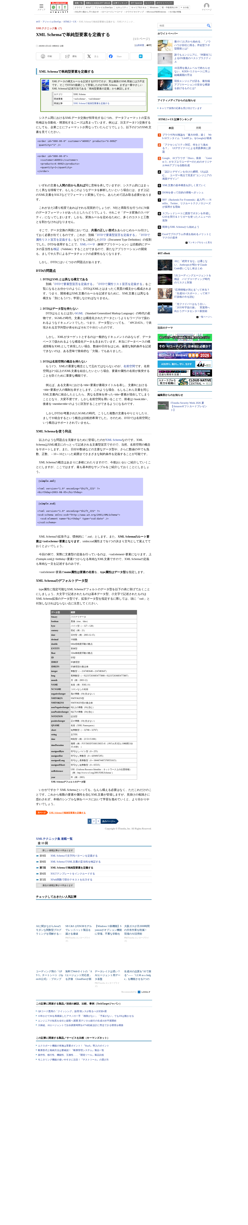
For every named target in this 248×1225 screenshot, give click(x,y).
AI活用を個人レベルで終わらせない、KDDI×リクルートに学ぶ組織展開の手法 (192, 71)
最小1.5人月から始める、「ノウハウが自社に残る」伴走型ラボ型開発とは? (192, 45)
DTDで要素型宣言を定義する (116, 234)
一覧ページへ (205, 317)
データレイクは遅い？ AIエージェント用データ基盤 (109, 975)
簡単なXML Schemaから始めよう (180, 227)
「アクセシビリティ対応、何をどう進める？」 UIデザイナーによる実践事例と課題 (186, 148)
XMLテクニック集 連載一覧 (54, 838)
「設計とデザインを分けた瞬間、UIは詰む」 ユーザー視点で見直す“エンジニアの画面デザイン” (187, 175)
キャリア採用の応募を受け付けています (180, 108)
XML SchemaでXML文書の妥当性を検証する (75, 861)
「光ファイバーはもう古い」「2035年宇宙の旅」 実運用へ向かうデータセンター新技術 (192, 307)
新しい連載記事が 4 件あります (57, 850)
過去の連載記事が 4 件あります (57, 885)
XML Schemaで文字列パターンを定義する (74, 855)
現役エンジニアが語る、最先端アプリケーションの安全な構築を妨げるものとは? (192, 84)
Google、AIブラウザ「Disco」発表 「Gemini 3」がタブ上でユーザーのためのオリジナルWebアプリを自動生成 (187, 162)
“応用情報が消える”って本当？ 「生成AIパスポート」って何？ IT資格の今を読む (193, 293)
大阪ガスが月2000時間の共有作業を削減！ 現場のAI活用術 (137, 930)
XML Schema (114, 439)
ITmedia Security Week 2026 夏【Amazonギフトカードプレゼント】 (189, 406)
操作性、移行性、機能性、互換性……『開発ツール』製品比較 (71, 1055)
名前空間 (129, 366)
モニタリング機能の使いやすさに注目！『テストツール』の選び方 (73, 1059)
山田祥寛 (139, 45)
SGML (79, 313)
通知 (74, 56)
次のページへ (108, 821)
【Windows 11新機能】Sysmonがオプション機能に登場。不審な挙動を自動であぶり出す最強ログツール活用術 (108, 934)
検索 (209, 25)
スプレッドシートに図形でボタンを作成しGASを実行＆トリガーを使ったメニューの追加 (186, 217)
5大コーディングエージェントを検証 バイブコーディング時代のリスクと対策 (192, 279)
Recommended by (129, 992)
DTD (103, 239)
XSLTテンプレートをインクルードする (72, 873)
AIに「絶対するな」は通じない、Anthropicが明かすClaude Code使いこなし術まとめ (191, 265)
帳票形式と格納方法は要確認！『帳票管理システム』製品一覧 (71, 1050)
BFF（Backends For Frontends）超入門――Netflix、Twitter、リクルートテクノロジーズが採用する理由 (186, 203)
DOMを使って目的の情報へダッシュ (183, 192)
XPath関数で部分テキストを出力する (71, 879)
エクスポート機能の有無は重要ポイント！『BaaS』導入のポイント (73, 1045)
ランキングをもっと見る (200, 242)
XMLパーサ (87, 244)
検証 (56, 249)
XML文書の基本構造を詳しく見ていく (184, 185)
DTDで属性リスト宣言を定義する (120, 284)
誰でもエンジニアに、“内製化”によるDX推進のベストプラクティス (193, 58)
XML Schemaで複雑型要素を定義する (91, 103)
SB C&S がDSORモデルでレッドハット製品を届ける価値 (78, 930)
